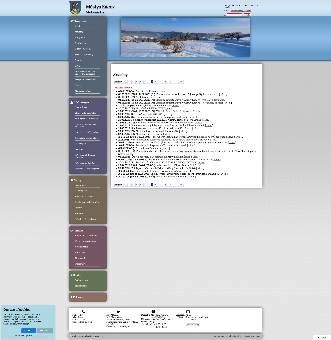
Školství (78, 208)
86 (181, 81)
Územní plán (80, 144)
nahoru (322, 337)
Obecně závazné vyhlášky (86, 132)
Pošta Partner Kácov (84, 196)
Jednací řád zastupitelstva (87, 138)
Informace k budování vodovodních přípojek (85, 72)
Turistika (78, 230)
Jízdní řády (80, 252)
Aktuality (79, 32)
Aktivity (76, 275)
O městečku (80, 43)
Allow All (29, 331)
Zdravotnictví (81, 185)
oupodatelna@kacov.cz (241, 11)
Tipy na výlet (81, 258)
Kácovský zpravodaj (84, 54)
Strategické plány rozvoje (86, 118)
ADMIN (258, 336)
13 (174, 81)
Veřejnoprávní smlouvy (85, 79)
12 (170, 81)
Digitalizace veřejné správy (87, 169)
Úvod (77, 26)
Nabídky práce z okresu (85, 219)
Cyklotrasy (80, 264)
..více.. (162, 91)
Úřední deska (81, 107)
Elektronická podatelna (85, 113)
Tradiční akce (81, 286)
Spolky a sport (81, 280)
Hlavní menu (80, 21)
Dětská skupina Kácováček (87, 202)
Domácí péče (81, 191)
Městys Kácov (100, 6)
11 (165, 81)
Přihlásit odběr (192, 325)
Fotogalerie (80, 37)
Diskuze (78, 60)
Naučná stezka (81, 247)
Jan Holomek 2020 (247, 336)
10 (160, 81)
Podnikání (79, 213)
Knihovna (78, 297)
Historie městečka (83, 49)
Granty (78, 85)
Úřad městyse (81, 102)
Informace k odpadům (85, 163)
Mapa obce (80, 149)
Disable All (45, 331)
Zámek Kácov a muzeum (86, 235)
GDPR (77, 66)
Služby (77, 180)
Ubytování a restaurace (85, 241)
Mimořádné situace (83, 91)
